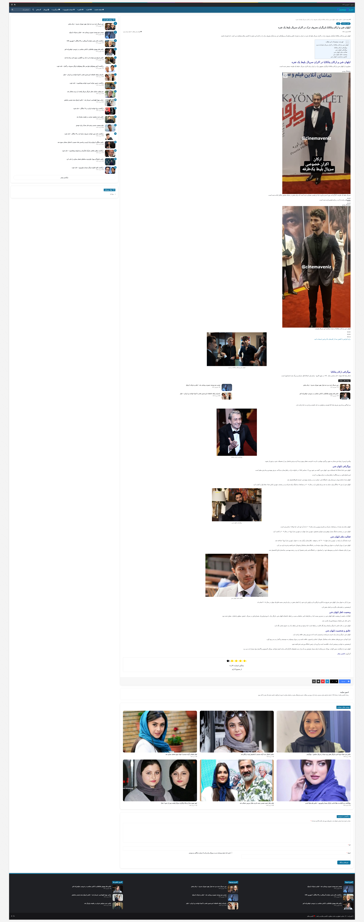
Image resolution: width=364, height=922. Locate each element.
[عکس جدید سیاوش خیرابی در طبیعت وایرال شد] (110, 119)
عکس (80, 9)
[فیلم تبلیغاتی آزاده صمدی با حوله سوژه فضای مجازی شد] (160, 732)
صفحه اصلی (346, 19)
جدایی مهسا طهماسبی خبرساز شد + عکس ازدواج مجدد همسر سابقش (84, 100)
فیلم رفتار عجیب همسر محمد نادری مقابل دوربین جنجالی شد (257, 803)
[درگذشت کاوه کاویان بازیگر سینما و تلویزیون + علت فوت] (110, 170)
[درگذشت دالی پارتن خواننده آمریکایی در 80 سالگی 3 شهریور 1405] (110, 43)
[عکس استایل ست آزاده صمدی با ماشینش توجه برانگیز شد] (237, 732)
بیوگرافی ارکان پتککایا (340, 47)
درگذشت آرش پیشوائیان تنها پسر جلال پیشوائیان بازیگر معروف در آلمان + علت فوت (80, 66)
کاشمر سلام (310, 916)
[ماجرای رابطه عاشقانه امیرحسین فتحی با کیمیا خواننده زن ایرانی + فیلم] (227, 396)
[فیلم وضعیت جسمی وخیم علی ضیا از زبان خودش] (110, 128)
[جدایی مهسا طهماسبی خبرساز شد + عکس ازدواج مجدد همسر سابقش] (110, 102)
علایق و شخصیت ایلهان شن (339, 57)
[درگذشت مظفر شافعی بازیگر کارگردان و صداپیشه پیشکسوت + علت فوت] (110, 153)
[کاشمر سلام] (345, 10)
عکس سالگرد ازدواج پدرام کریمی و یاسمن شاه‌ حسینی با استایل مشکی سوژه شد (81, 142)
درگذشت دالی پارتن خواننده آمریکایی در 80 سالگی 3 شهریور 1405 (85, 41)
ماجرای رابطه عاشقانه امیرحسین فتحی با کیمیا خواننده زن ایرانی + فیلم (200, 393)
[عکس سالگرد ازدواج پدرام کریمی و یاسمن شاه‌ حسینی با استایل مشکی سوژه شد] (110, 144)
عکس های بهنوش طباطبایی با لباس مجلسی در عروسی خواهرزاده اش (319, 393)
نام (349, 845)
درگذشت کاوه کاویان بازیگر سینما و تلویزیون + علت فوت (88, 167)
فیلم (337, 19)
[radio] (228, 660)
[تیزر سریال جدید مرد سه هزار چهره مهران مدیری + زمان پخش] (345, 387)
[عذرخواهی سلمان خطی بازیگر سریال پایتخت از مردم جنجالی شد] (110, 94)
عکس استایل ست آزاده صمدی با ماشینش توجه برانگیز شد (257, 754)
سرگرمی (55, 9)
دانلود (340, 19)
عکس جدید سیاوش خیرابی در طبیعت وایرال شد (90, 117)
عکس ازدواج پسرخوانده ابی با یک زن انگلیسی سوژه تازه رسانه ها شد (84, 57)
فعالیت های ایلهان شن (340, 52)
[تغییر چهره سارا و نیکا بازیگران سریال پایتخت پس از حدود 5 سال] (160, 780)
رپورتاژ (46, 9)
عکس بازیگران (345, 23)
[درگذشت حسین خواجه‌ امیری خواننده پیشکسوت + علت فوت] (110, 85)
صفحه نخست (98, 9)
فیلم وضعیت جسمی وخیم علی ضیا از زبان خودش (90, 125)
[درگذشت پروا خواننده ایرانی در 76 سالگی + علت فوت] (110, 111)
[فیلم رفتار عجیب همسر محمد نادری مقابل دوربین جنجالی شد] (237, 780)
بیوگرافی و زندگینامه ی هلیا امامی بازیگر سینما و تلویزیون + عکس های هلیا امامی (328, 803)
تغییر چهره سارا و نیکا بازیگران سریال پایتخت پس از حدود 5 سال (179, 803)
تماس (38, 9)
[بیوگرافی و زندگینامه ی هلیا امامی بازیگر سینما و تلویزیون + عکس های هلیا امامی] (314, 780)
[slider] (349, 334)
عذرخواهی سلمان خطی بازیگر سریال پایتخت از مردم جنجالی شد (85, 91)
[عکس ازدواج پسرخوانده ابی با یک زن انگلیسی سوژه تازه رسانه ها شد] (110, 60)
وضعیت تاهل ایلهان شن (340, 54)
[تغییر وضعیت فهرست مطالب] (346, 42)
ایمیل (349, 853)
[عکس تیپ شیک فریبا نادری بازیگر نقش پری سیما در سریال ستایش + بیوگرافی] (314, 732)
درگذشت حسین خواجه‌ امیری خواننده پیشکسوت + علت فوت (87, 83)
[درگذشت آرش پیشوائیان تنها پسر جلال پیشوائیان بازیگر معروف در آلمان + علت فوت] (110, 68)
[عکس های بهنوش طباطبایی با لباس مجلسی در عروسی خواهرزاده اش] (345, 396)
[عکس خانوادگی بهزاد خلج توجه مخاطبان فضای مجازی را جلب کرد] (110, 161)
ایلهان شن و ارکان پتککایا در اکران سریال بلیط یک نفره (332, 45)
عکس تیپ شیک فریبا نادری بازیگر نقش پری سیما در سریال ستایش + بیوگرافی (328, 754)
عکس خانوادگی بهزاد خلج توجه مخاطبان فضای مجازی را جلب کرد (85, 159)
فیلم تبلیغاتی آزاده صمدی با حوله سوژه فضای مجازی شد (181, 754)
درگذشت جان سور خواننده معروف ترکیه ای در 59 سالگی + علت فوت (84, 134)
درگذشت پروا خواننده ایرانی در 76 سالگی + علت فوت (88, 108)
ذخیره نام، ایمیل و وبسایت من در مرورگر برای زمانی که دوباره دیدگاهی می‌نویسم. (210, 853)
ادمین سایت (344, 692)
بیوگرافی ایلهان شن (341, 50)
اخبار (88, 9)
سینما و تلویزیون (68, 9)
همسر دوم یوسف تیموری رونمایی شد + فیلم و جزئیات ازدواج (203, 385)
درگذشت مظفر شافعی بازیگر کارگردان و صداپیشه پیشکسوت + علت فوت (83, 150)
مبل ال (112, 194)
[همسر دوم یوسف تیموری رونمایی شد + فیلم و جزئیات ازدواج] (227, 387)
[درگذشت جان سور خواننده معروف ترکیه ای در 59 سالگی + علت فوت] (110, 136)
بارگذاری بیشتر (64, 177)
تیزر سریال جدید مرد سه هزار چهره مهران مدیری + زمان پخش (321, 385)
